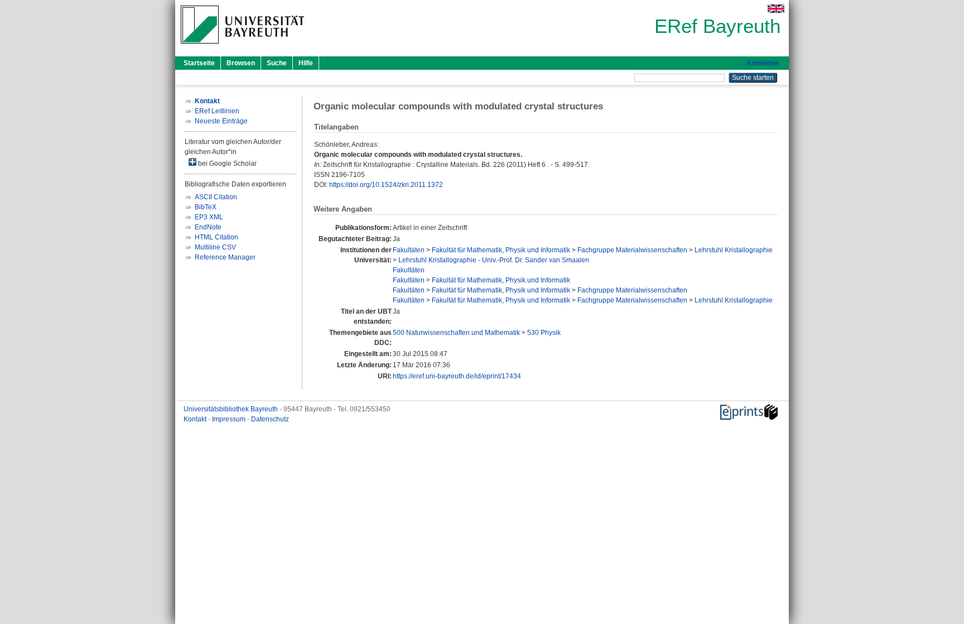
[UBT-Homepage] (242, 47)
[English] (776, 8)
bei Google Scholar (226, 163)
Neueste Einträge (221, 121)
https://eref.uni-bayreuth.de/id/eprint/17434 (457, 376)
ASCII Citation (216, 197)
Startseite (199, 63)
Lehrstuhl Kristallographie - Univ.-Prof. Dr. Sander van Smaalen (493, 260)
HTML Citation (216, 237)
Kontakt (196, 419)
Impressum (229, 419)
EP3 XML (209, 217)
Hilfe (305, 63)
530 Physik (544, 333)
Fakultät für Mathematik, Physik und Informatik (501, 250)
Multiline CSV (215, 247)
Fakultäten (409, 250)
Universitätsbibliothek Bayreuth (231, 409)
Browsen (240, 63)
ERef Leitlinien (217, 111)
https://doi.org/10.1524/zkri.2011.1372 (386, 185)
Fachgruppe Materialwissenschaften (632, 250)
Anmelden (762, 63)
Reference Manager (225, 257)
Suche (277, 63)
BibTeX (205, 207)
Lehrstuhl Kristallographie (734, 250)
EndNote (208, 227)
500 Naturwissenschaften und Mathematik (456, 333)
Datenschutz (270, 419)
